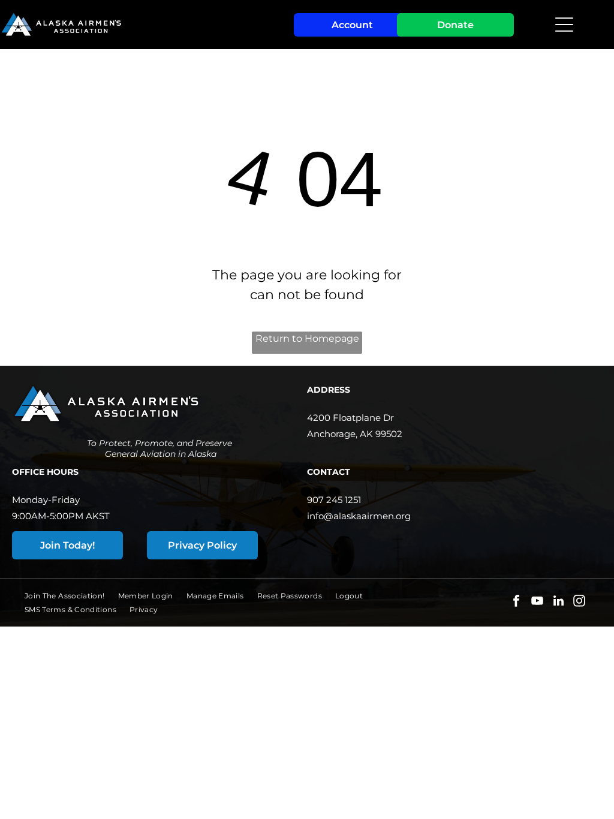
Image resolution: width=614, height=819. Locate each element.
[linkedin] (558, 602)
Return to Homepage (307, 338)
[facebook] (516, 602)
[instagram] (579, 602)
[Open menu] (564, 25)
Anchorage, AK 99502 (354, 433)
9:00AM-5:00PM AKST (61, 516)
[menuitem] (71, 595)
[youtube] (537, 602)
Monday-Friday (46, 499)
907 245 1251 (334, 499)
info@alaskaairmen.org (359, 516)
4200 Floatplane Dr (350, 417)
